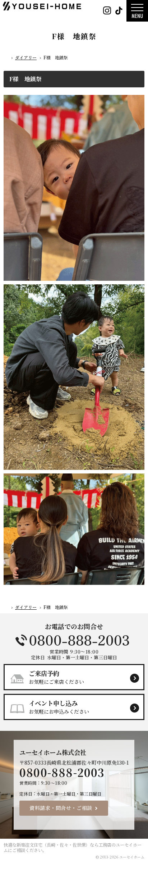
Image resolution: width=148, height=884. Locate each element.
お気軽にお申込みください (59, 707)
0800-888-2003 (74, 640)
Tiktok (119, 11)
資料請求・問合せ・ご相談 (60, 807)
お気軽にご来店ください (56, 677)
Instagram (107, 11)
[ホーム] (6, 58)
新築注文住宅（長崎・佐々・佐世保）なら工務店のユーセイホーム (73, 848)
